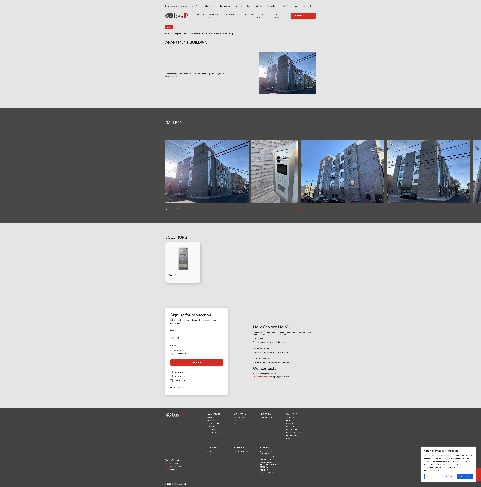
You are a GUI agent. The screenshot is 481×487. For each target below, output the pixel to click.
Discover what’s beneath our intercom (269, 342)
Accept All (465, 476)
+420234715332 (175, 464)
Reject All (448, 476)
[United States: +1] (173, 338)
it (287, 6)
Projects (238, 6)
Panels (210, 418)
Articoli (259, 6)
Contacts (271, 6)
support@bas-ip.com (280, 376)
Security (289, 441)
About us (290, 418)
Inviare (197, 362)
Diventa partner (303, 15)
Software (230, 14)
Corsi (249, 6)
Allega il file (179, 387)
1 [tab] (300, 209)
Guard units (212, 427)
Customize (432, 476)
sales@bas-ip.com (268, 373)
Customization (266, 418)
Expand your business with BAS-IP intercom (272, 352)
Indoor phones (213, 424)
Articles (210, 454)
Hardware (213, 14)
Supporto (248, 14)
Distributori (291, 427)
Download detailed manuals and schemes (271, 362)
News (209, 451)
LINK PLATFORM (239, 418)
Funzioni (199, 14)
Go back (169, 27)
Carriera (290, 424)
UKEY (235, 424)
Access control (214, 433)
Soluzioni (208, 6)
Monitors (211, 421)
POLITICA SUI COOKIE (267, 457)
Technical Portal (241, 451)
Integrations (291, 430)
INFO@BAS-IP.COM (176, 470)
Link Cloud (238, 421)
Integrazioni (225, 6)
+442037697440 (175, 467)
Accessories (212, 430)
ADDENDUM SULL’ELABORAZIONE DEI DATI (269, 472)
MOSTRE (289, 438)
